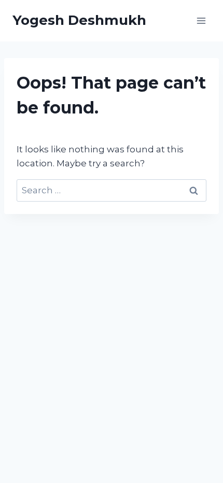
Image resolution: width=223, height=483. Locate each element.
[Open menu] (201, 20)
